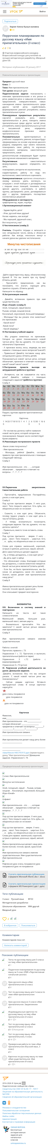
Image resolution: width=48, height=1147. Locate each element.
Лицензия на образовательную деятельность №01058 (22, 1092)
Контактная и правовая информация (18, 1122)
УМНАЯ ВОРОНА (18, 1127)
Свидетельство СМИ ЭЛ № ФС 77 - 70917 (20, 1089)
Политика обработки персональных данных (21, 1113)
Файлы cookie (8, 1116)
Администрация (9, 1119)
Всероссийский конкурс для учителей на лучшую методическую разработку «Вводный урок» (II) (23, 58)
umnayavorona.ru (18, 1143)
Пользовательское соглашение (16, 1110)
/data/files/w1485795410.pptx (16, 752)
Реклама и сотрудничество (14, 1107)
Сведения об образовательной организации (22, 1097)
